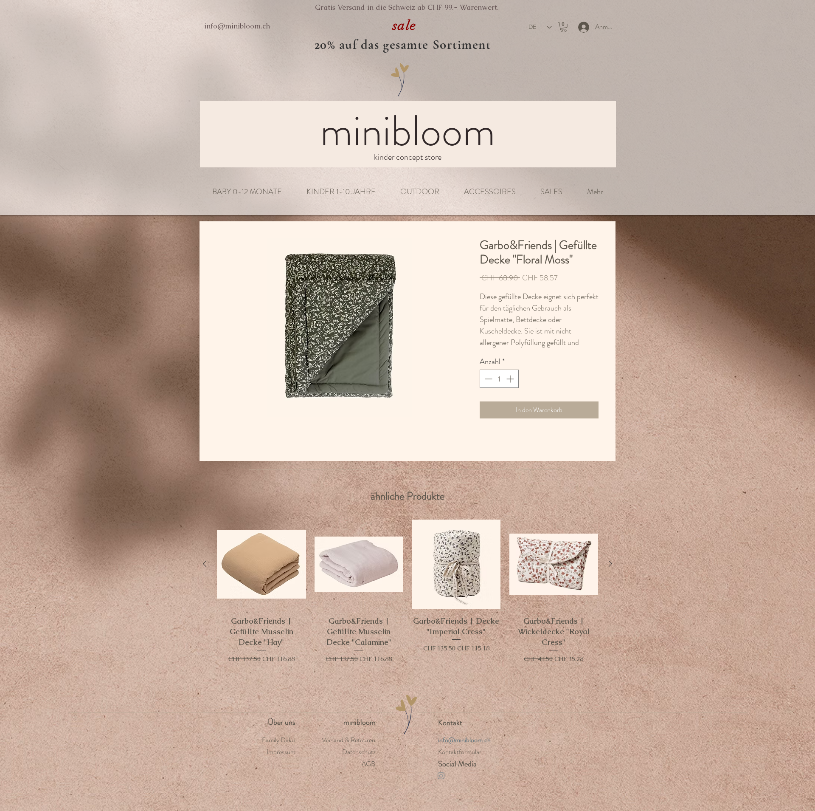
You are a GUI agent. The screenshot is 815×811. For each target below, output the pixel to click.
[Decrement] (487, 388)
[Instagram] (441, 785)
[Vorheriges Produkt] (205, 573)
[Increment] (510, 388)
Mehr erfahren (497, 353)
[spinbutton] (499, 388)
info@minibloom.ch (237, 26)
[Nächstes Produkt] (610, 573)
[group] (407, 612)
